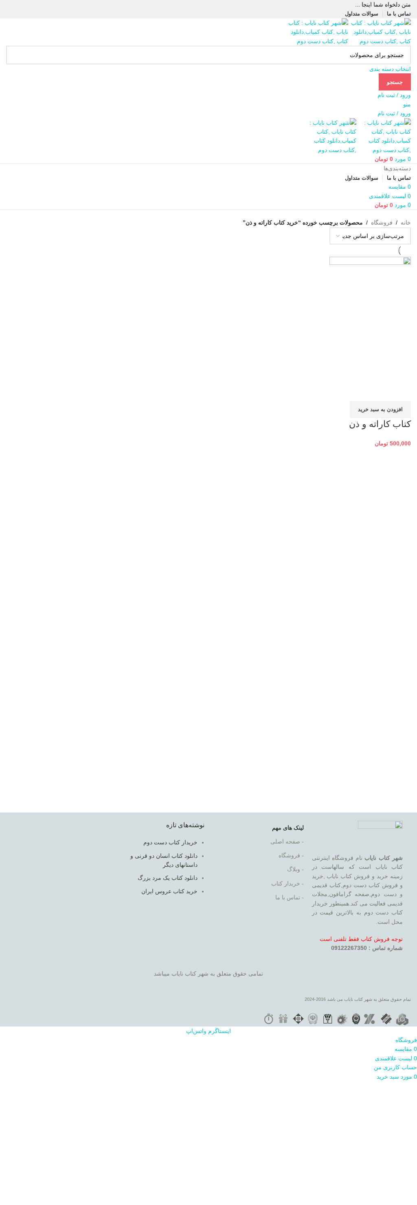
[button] (380, 409)
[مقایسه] (401, 391)
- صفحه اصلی (287, 841)
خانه (406, 222)
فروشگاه (382, 222)
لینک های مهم (288, 827)
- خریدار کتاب (287, 883)
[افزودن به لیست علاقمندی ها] (357, 391)
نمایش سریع (379, 391)
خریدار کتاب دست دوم (170, 842)
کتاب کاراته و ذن (380, 424)
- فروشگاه (291, 855)
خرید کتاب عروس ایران (169, 891)
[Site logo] (379, 31)
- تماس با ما (289, 897)
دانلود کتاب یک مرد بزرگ (168, 878)
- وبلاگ (295, 869)
